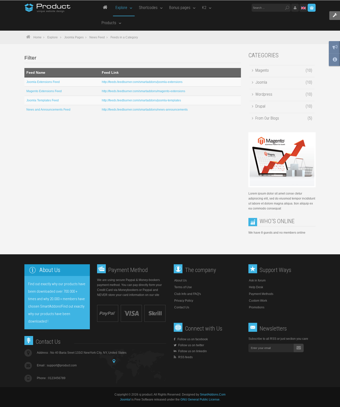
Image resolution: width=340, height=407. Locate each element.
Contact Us (181, 307)
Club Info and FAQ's (187, 294)
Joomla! (125, 399)
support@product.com (62, 365)
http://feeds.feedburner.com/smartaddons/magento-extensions (143, 91)
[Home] (105, 7)
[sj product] (47, 8)
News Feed (97, 37)
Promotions (256, 307)
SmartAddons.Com (213, 394)
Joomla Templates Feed (42, 100)
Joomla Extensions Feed (43, 82)
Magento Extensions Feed (44, 91)
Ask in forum (257, 280)
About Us (180, 280)
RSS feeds (185, 357)
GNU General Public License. (200, 399)
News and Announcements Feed (48, 109)
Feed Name (35, 72)
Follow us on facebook (192, 339)
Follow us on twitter (190, 345)
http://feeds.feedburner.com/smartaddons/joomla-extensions (142, 82)
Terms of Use (183, 287)
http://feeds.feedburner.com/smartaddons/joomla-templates (141, 100)
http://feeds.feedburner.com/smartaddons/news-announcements (145, 109)
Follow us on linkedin (192, 351)
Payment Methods (261, 294)
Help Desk (256, 287)
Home (37, 37)
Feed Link (110, 72)
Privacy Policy (183, 300)
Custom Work (258, 300)
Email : (57, 365)
